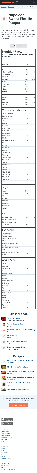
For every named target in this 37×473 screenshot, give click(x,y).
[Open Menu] (34, 2)
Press (2, 450)
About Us (4, 448)
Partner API (4, 446)
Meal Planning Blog (6, 437)
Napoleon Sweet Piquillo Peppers (20, 19)
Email (5, 467)
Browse (3, 7)
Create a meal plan (18, 405)
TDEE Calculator (5, 433)
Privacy (3, 454)
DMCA (3, 456)
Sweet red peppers (13, 318)
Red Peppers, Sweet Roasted (17, 341)
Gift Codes (4, 439)
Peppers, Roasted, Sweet (15, 324)
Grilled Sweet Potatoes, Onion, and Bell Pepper (20, 372)
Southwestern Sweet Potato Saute (18, 389)
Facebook (6, 463)
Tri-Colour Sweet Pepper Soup (17, 367)
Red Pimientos (12, 335)
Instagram (6, 465)
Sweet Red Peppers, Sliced (16, 347)
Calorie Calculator (6, 431)
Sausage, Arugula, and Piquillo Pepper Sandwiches (20, 362)
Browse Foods (5, 429)
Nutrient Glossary (6, 435)
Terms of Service (6, 458)
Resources (4, 441)
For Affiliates (4, 452)
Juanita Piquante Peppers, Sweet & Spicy (21, 330)
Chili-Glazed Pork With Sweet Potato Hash (19, 384)
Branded (11, 7)
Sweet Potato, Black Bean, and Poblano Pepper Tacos (20, 378)
